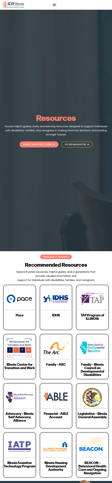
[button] (54, 5)
